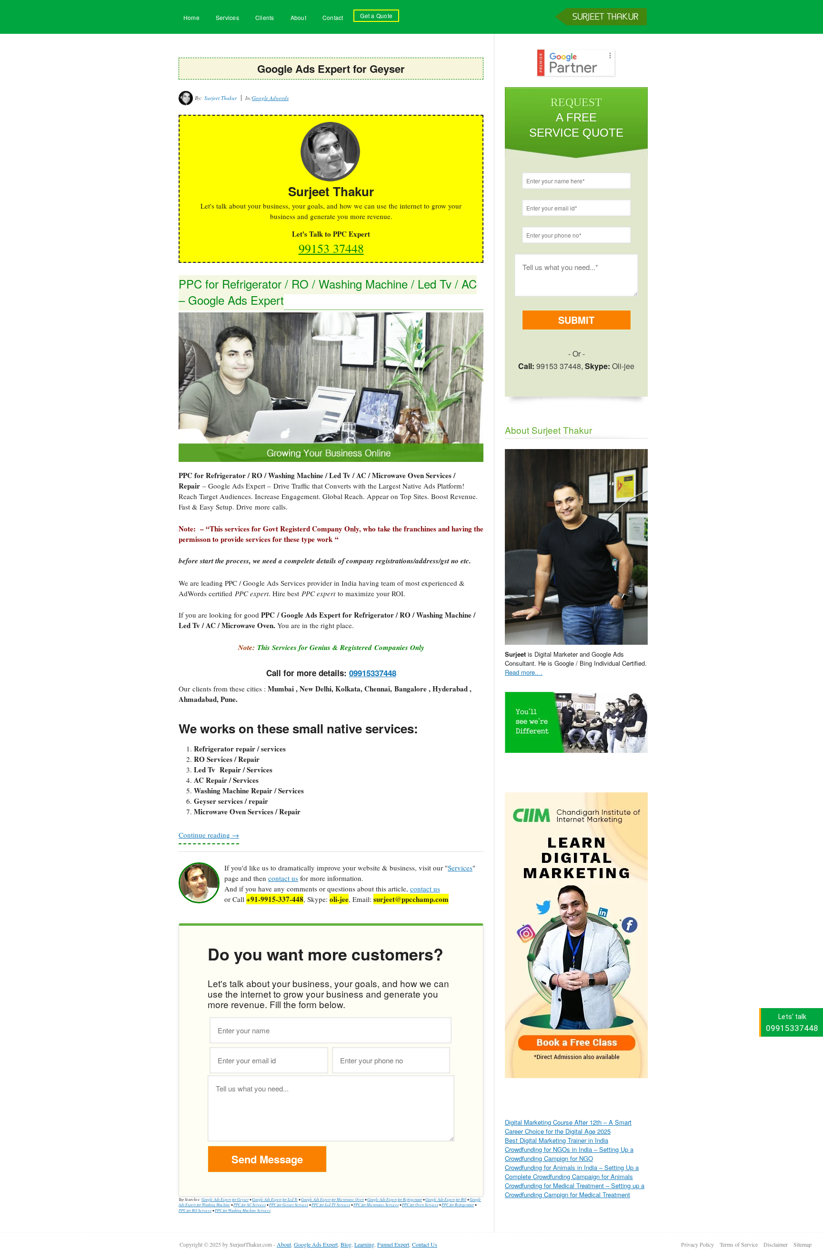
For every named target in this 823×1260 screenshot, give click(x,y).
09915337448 (372, 673)
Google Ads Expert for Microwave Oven (332, 1199)
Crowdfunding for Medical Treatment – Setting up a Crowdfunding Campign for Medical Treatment (574, 1190)
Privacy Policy (697, 1244)
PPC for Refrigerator (458, 1204)
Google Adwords (270, 97)
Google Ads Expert (316, 1244)
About (298, 17)
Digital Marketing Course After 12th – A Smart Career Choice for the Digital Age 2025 (568, 1127)
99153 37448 (331, 248)
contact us (283, 878)
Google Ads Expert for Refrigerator (394, 1199)
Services (227, 17)
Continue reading (209, 835)
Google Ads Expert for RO (445, 1199)
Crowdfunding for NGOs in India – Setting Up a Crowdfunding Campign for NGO (569, 1154)
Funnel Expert (393, 1244)
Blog (346, 1244)
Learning (364, 1244)
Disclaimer (775, 1244)
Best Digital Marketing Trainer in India (556, 1140)
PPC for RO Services (195, 1210)
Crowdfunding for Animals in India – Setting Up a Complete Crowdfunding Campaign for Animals (572, 1172)
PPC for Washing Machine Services (243, 1210)
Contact (332, 17)
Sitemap (802, 1244)
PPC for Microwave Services (376, 1204)
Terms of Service (739, 1244)
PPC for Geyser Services (288, 1204)
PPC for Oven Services (420, 1204)
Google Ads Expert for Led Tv (275, 1199)
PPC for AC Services (249, 1204)
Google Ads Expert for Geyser (225, 1199)
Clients (264, 17)
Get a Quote (376, 15)
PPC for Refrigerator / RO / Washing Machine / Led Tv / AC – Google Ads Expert (328, 291)
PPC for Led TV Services (330, 1204)
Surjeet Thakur (602, 32)
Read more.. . (523, 672)
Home (191, 17)
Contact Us (424, 1244)
